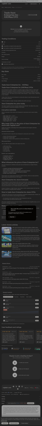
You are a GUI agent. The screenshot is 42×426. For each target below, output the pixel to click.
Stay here (12, 216)
